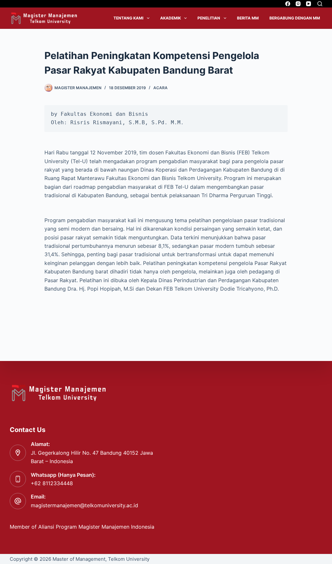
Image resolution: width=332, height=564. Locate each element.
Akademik (170, 18)
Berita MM (248, 18)
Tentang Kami (128, 18)
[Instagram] (298, 3)
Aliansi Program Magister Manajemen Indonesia (97, 526)
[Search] (319, 3)
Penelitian (208, 18)
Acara (160, 87)
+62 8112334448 (52, 483)
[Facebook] (287, 3)
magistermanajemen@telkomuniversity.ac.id (84, 505)
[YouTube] (308, 3)
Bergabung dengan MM (294, 18)
